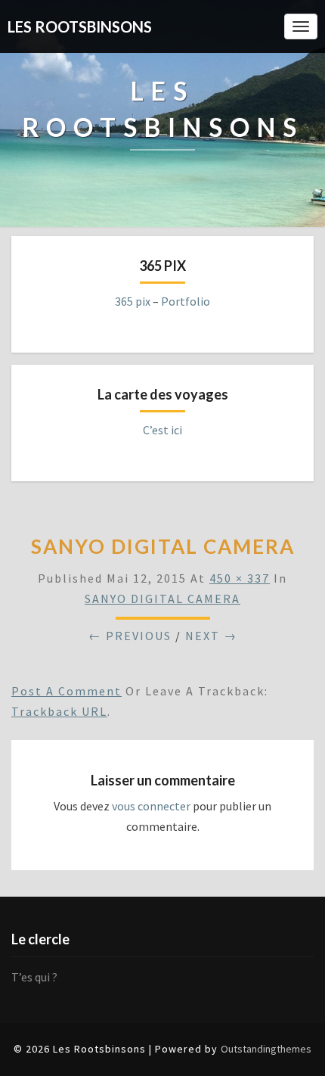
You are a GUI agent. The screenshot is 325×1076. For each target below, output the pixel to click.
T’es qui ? (34, 976)
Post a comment (66, 690)
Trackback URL (59, 711)
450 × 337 (239, 578)
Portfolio (185, 301)
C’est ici (162, 429)
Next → (211, 635)
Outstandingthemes (266, 1049)
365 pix (132, 301)
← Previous (130, 635)
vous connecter (151, 805)
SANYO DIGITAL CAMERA (162, 598)
